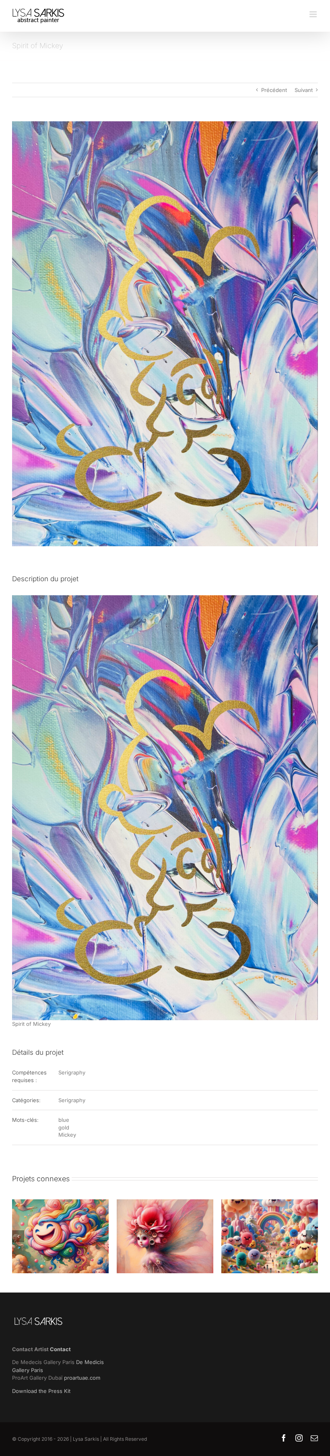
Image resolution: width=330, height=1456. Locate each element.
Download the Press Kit (41, 1391)
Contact (60, 1349)
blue (63, 1120)
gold (63, 1127)
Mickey (67, 1134)
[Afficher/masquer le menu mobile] (313, 14)
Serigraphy (71, 1072)
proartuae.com (82, 1377)
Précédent (274, 90)
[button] (18, 1236)
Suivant (304, 90)
